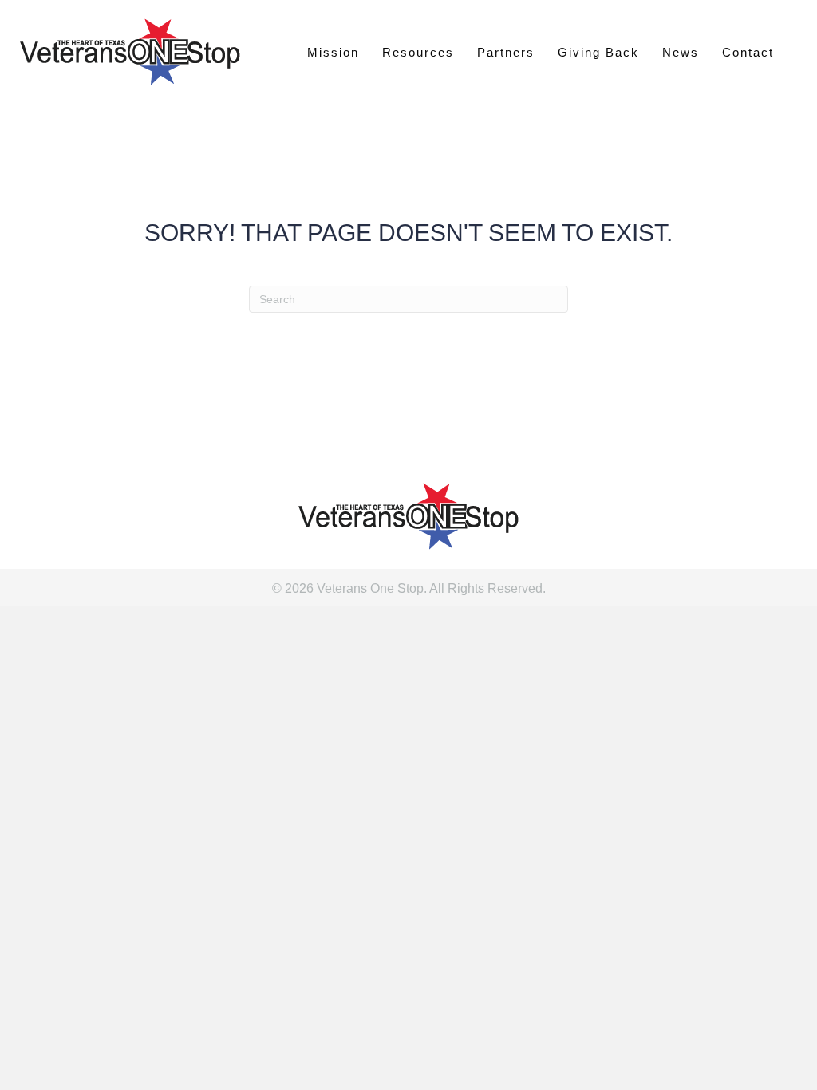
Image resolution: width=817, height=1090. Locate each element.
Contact (748, 52)
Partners (506, 52)
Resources (418, 52)
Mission (333, 52)
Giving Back (598, 52)
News (680, 52)
